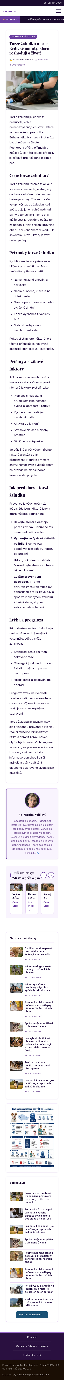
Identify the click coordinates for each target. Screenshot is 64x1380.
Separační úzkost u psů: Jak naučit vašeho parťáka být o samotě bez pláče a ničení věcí (39, 1214)
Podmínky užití (32, 1355)
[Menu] (58, 11)
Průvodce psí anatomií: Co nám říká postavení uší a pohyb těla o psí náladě (38, 1198)
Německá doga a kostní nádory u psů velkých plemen (38, 969)
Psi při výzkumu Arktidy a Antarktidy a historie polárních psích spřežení (39, 1288)
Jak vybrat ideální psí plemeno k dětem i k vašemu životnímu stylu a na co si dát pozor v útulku (38, 1044)
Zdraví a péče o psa (23, 37)
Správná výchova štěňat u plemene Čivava (39, 1025)
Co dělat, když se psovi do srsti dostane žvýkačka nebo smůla (38, 951)
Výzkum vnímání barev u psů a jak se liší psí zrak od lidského (39, 1302)
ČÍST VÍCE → (15, 906)
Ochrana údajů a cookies (32, 1346)
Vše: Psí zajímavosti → (32, 1314)
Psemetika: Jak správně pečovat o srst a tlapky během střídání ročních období (39, 1007)
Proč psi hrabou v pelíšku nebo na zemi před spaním (37, 1065)
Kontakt (32, 1337)
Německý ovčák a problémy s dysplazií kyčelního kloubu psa (37, 987)
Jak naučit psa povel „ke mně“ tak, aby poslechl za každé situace (39, 1083)
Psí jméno (9, 11)
